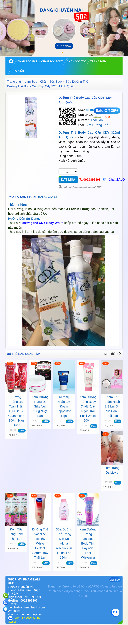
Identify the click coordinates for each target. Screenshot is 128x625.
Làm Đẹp (31, 81)
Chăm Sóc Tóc (76, 61)
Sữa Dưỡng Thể (76, 81)
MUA (22, 431)
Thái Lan (97, 120)
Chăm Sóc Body (52, 61)
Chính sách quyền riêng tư (66, 591)
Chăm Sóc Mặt (27, 61)
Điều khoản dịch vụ (103, 591)
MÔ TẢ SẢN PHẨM (22, 196)
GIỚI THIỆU (115, 580)
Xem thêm (111, 353)
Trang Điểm (98, 61)
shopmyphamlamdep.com (26, 614)
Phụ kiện (18, 71)
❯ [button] (119, 20)
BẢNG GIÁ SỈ (47, 196)
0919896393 (92, 179)
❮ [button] (6, 20)
